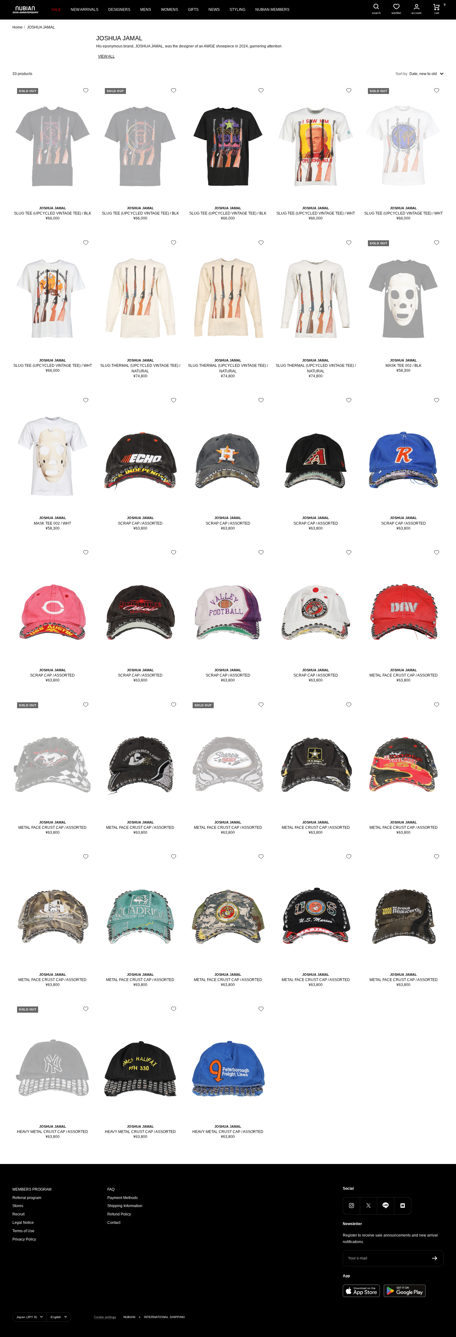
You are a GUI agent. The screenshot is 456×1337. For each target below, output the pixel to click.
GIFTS (193, 9)
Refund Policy (119, 1214)
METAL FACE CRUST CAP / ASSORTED (403, 675)
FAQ (110, 1189)
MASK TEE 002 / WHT (52, 523)
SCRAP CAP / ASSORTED (140, 523)
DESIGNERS (119, 9)
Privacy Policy (24, 1239)
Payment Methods (122, 1198)
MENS (145, 9)
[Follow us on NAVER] (402, 1205)
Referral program (26, 1198)
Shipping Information (124, 1206)
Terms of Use (23, 1231)
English (56, 1317)
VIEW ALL (106, 56)
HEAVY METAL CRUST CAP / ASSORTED (52, 1132)
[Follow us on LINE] (385, 1205)
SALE (56, 9)
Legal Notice (23, 1222)
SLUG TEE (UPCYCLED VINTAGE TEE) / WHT (315, 213)
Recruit (18, 1214)
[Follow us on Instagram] (351, 1205)
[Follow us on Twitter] (368, 1205)
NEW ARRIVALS (84, 9)
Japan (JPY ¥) (26, 1317)
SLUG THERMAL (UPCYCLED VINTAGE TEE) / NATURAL (140, 368)
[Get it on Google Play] (405, 1291)
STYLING (237, 9)
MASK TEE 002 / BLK (404, 365)
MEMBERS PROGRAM (31, 1189)
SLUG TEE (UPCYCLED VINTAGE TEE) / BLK (52, 213)
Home (17, 27)
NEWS (214, 9)
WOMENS (169, 9)
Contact (113, 1222)
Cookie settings (105, 1317)
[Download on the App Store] (361, 1291)
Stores (17, 1206)
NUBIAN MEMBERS (272, 9)
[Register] (434, 1258)
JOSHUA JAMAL (52, 208)
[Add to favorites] (86, 90)
